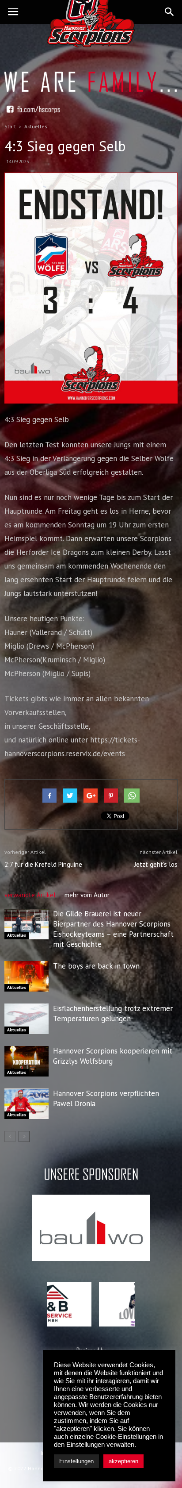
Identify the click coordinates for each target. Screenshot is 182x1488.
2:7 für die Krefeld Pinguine (43, 864)
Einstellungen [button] (76, 1461)
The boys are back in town (96, 966)
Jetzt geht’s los (156, 864)
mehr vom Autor (87, 895)
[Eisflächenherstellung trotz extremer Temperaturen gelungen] (26, 1019)
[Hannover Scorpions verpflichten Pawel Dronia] (26, 1103)
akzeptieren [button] (123, 1461)
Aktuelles (16, 935)
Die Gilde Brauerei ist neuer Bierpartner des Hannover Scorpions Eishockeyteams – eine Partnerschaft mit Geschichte (113, 929)
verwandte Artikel (30, 895)
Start (10, 126)
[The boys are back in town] (26, 976)
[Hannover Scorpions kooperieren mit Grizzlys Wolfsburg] (26, 1061)
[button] (169, 12)
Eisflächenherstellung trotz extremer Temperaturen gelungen (113, 1013)
